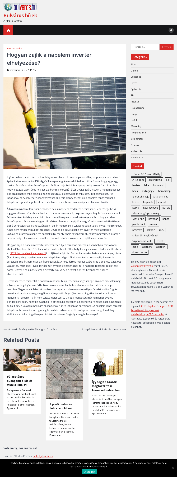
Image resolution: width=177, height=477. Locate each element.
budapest (158, 185)
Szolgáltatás (14, 48)
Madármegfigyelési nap (146, 213)
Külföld (134, 120)
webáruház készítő (142, 266)
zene (135, 247)
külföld (166, 207)
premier (153, 224)
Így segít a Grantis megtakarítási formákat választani (106, 386)
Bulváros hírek (20, 15)
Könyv (134, 114)
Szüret (160, 241)
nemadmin (15, 70)
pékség (151, 230)
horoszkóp (164, 191)
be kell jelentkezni (43, 456)
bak (168, 180)
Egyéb (134, 83)
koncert (162, 202)
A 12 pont (138, 180)
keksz (135, 202)
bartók (136, 185)
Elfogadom (89, 471)
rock (161, 230)
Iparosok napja (140, 196)
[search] (171, 30)
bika (146, 185)
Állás (133, 64)
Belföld (134, 70)
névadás (153, 219)
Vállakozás (136, 151)
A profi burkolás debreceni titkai (60, 406)
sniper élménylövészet (145, 235)
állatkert (147, 247)
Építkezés (136, 89)
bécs (135, 191)
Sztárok (135, 145)
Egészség (136, 76)
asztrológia (155, 180)
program (137, 230)
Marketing (136, 126)
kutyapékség (150, 207)
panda (165, 219)
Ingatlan (135, 101)
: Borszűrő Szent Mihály (146, 174)
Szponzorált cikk (141, 241)
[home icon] (8, 30)
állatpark (161, 247)
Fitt (132, 95)
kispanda (148, 202)
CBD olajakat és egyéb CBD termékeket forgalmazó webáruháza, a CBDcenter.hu (152, 310)
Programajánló (138, 132)
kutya (135, 207)
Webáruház (137, 157)
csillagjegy (148, 191)
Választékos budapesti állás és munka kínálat (19, 381)
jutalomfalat (160, 196)
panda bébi (138, 224)
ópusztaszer (139, 252)
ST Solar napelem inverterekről (28, 253)
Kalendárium (137, 108)
